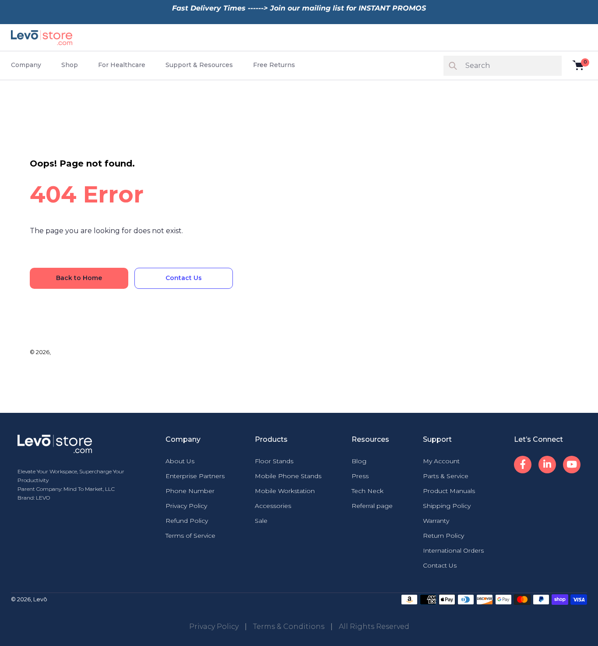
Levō (59, 351)
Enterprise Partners (195, 476)
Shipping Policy (447, 506)
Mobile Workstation (285, 491)
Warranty (436, 521)
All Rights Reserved (374, 626)
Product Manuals (449, 491)
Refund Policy (186, 521)
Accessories (273, 506)
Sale (261, 521)
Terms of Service (190, 536)
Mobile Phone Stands (288, 476)
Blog (359, 461)
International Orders (453, 550)
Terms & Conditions (288, 626)
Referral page (372, 506)
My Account (441, 461)
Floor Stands (274, 461)
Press (360, 476)
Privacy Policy (186, 506)
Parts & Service (445, 476)
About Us (179, 461)
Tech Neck (367, 491)
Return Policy (443, 536)
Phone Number (190, 491)
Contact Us (440, 565)
